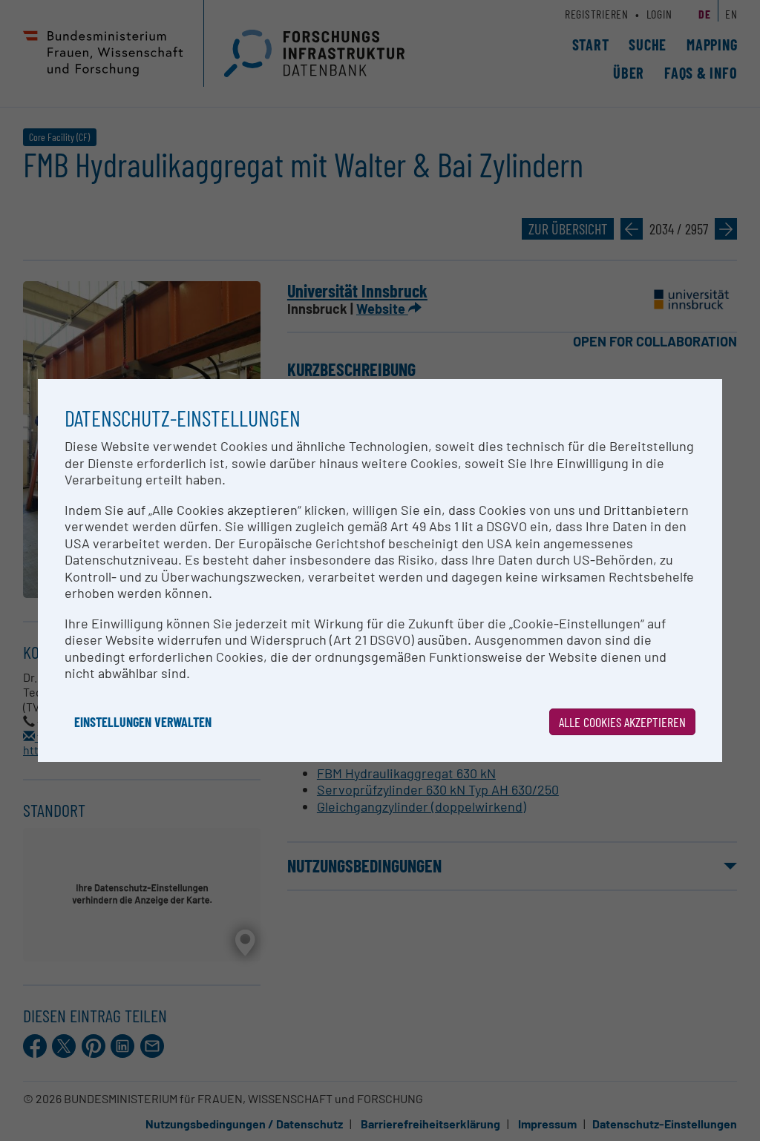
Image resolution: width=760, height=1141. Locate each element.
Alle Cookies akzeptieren (622, 722)
